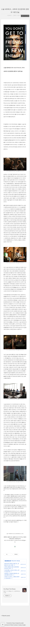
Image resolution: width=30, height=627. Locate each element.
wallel (22, 623)
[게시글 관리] (11, 554)
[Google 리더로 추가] (15, 546)
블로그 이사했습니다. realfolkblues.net (12, 591)
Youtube (20, 624)
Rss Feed (6, 624)
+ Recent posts (5, 615)
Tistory (13, 623)
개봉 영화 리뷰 (8, 560)
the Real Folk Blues (10, 589)
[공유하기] (9, 554)
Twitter (11, 624)
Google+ (24, 624)
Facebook (15, 624)
